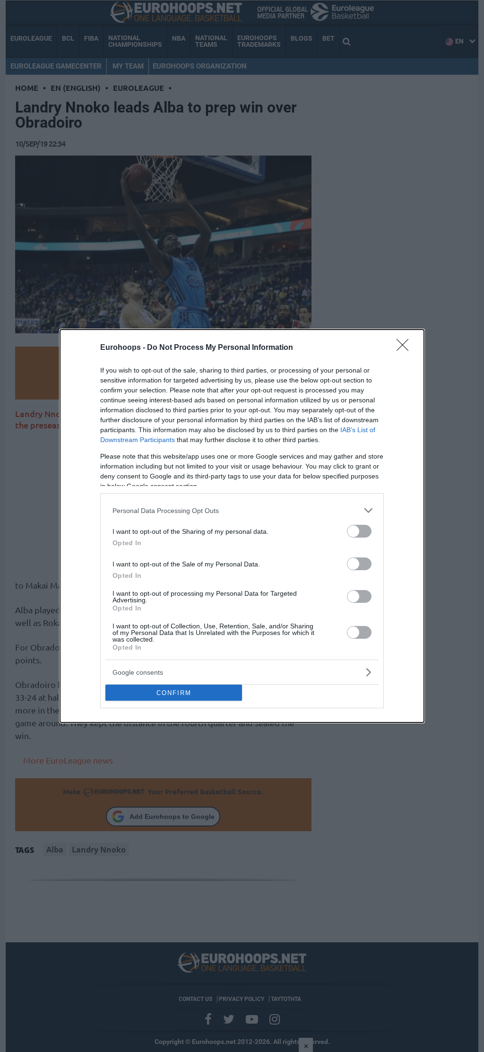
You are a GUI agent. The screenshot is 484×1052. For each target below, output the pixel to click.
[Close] (406, 348)
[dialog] (242, 526)
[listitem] (242, 510)
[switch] (359, 531)
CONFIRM (173, 692)
